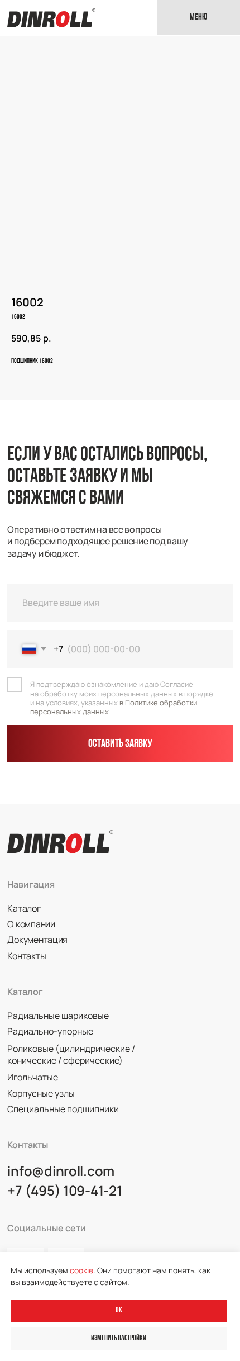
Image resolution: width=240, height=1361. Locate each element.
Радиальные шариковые (58, 1015)
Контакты (26, 956)
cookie (81, 1270)
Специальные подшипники (63, 1109)
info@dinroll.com (60, 1170)
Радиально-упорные (50, 1031)
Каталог (23, 908)
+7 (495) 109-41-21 (64, 1190)
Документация (37, 939)
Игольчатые (32, 1077)
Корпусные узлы (41, 1093)
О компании (31, 924)
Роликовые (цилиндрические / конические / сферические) (71, 1054)
